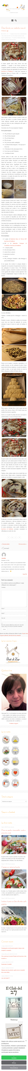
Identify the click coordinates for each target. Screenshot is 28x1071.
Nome (3, 608)
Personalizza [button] (14, 1068)
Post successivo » (23, 544)
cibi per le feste (16, 33)
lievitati (5, 35)
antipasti (12, 33)
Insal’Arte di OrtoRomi (7, 71)
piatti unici (20, 35)
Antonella (3, 558)
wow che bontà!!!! (5, 978)
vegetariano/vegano (7, 37)
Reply (24, 574)
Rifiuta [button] (14, 1063)
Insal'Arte (15, 37)
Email (3, 613)
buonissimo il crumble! (6, 964)
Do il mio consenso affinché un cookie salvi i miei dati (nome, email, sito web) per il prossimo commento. (12, 625)
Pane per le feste (13, 39)
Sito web (3, 618)
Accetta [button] (14, 1058)
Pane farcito (8, 39)
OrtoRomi (19, 37)
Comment (3, 587)
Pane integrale (15, 35)
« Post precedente (5, 544)
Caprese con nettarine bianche (10, 867)
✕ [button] (26, 1041)
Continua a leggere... (14, 723)
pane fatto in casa (9, 35)
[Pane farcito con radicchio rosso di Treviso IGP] (14, 51)
